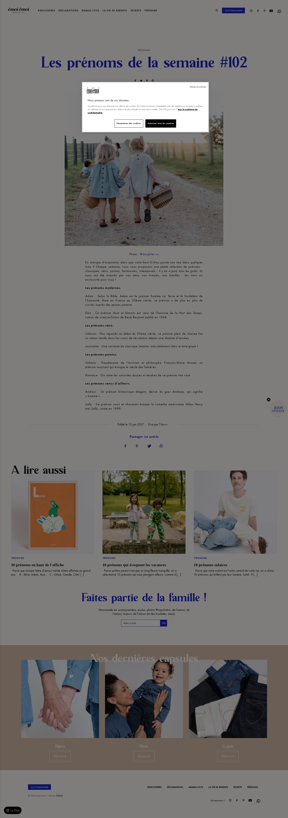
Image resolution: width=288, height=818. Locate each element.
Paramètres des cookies (129, 123)
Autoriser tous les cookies (161, 123)
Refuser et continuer (198, 86)
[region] (145, 107)
